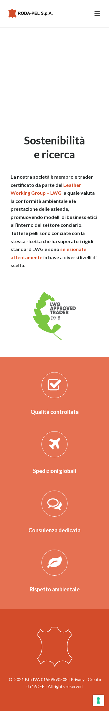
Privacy (77, 679)
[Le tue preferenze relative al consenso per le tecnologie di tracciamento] (98, 700)
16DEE (38, 686)
